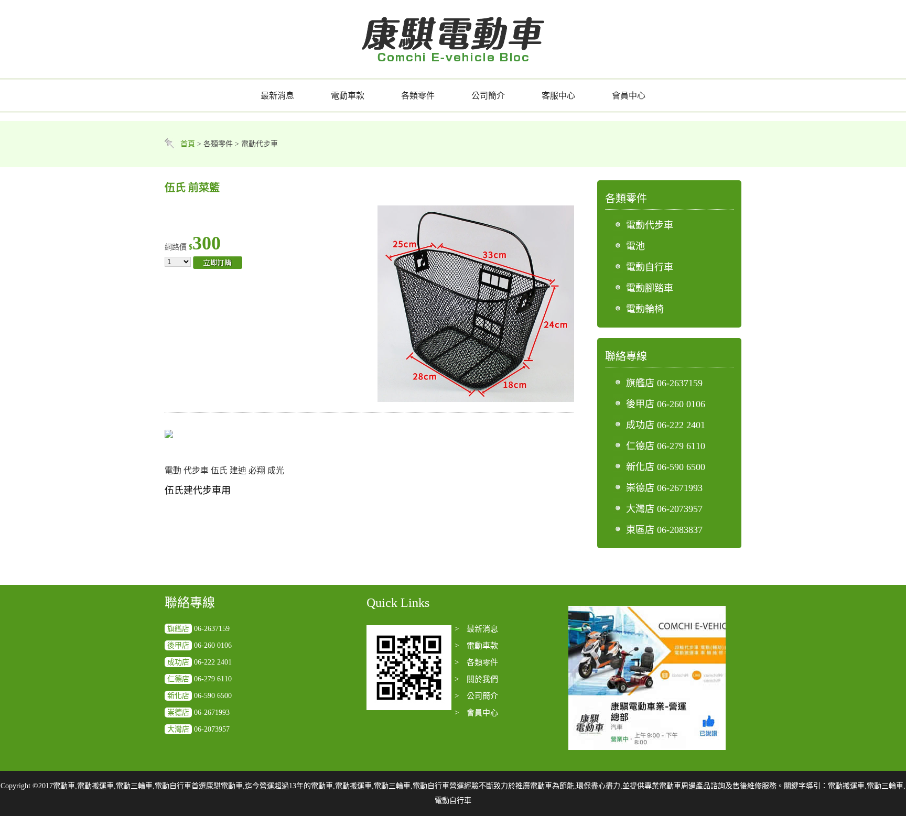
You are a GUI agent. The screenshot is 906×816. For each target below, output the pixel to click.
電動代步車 (649, 225)
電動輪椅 (645, 309)
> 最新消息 (476, 629)
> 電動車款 (476, 645)
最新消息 (277, 95)
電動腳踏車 (649, 288)
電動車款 (347, 95)
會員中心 (628, 95)
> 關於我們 (476, 679)
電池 (635, 246)
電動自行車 (649, 267)
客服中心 (558, 95)
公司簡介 (488, 95)
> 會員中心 (476, 713)
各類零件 (418, 95)
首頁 (187, 144)
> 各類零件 (476, 662)
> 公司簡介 (476, 696)
